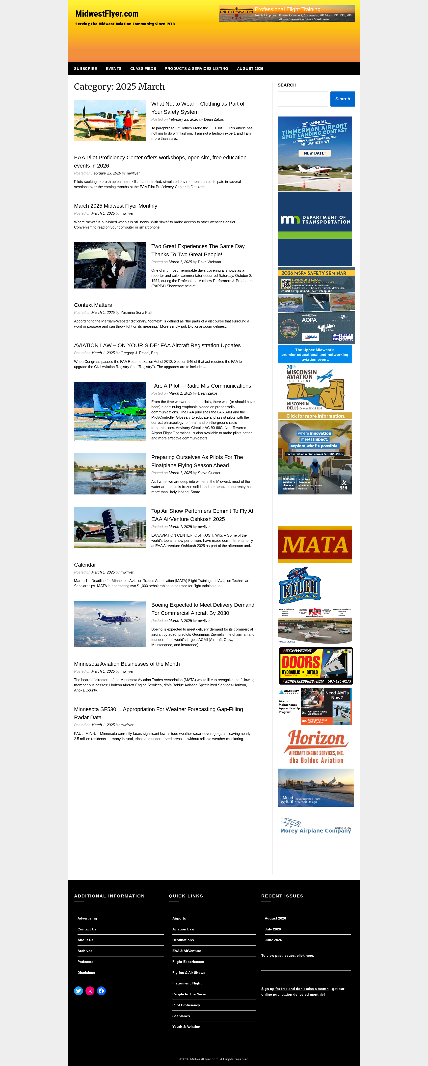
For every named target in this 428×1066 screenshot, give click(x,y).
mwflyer (133, 173)
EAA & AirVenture (186, 951)
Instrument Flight (187, 983)
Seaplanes (181, 1016)
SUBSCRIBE (85, 68)
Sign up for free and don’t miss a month (295, 989)
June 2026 (273, 940)
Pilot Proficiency (186, 1005)
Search (287, 85)
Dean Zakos (214, 119)
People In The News (189, 994)
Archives (85, 951)
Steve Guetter (209, 473)
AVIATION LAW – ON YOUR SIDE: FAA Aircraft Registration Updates (157, 345)
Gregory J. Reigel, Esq (139, 353)
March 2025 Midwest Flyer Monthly (115, 206)
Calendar (85, 565)
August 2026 (250, 68)
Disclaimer (86, 973)
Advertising (87, 918)
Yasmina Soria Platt (136, 312)
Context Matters (93, 305)
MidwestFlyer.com (107, 14)
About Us (85, 940)
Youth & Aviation (186, 1027)
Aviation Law (183, 929)
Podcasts (85, 962)
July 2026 (273, 929)
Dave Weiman (209, 262)
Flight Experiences (188, 962)
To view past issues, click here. (287, 955)
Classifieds (143, 68)
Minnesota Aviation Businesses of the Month (127, 664)
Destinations (183, 940)
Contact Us (87, 929)
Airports (179, 918)
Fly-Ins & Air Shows (188, 973)
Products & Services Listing (196, 68)
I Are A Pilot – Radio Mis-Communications (201, 386)
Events (114, 68)
